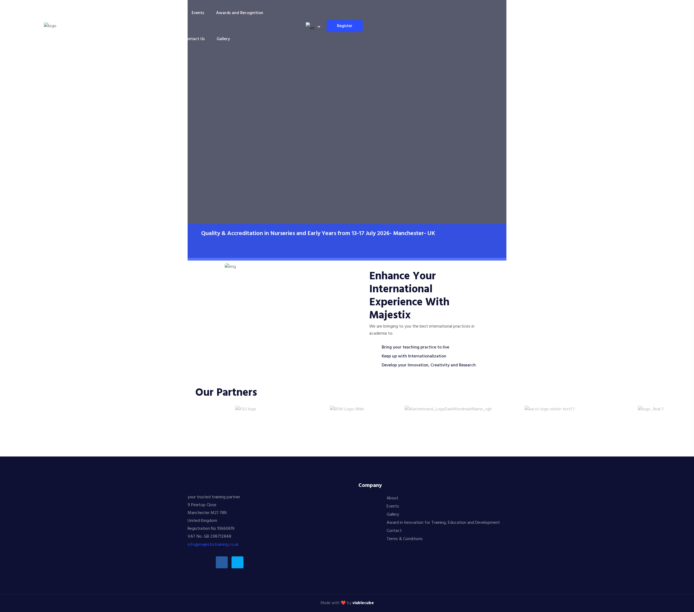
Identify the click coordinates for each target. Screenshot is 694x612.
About (392, 498)
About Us (166, 13)
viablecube (363, 603)
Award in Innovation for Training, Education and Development (443, 522)
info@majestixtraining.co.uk (213, 544)
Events (198, 13)
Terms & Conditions (405, 539)
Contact (394, 530)
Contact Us (194, 39)
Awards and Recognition (239, 13)
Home (140, 13)
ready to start (214, 203)
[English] (312, 26)
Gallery (223, 39)
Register (344, 26)
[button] (184, 409)
